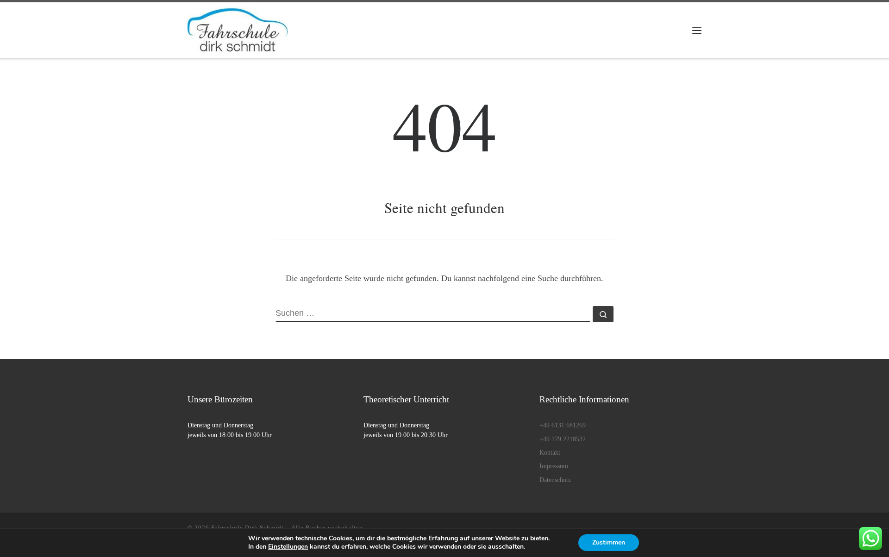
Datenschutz (555, 479)
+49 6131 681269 (562, 425)
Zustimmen (608, 542)
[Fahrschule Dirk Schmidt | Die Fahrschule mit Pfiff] (238, 27)
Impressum (553, 466)
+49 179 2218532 (562, 439)
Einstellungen (288, 547)
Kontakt (549, 452)
